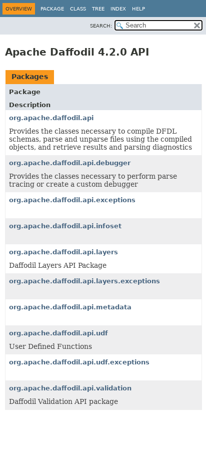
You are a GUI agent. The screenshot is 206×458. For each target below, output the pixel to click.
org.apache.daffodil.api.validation (70, 388)
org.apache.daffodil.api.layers (63, 252)
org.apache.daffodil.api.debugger (69, 163)
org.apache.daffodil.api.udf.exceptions (79, 362)
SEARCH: (101, 26)
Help (138, 9)
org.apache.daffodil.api (51, 118)
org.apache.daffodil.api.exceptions (72, 200)
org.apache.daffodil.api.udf (58, 333)
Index (118, 9)
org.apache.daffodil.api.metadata (70, 307)
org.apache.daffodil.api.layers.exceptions (84, 281)
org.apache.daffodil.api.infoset (65, 226)
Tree (98, 9)
